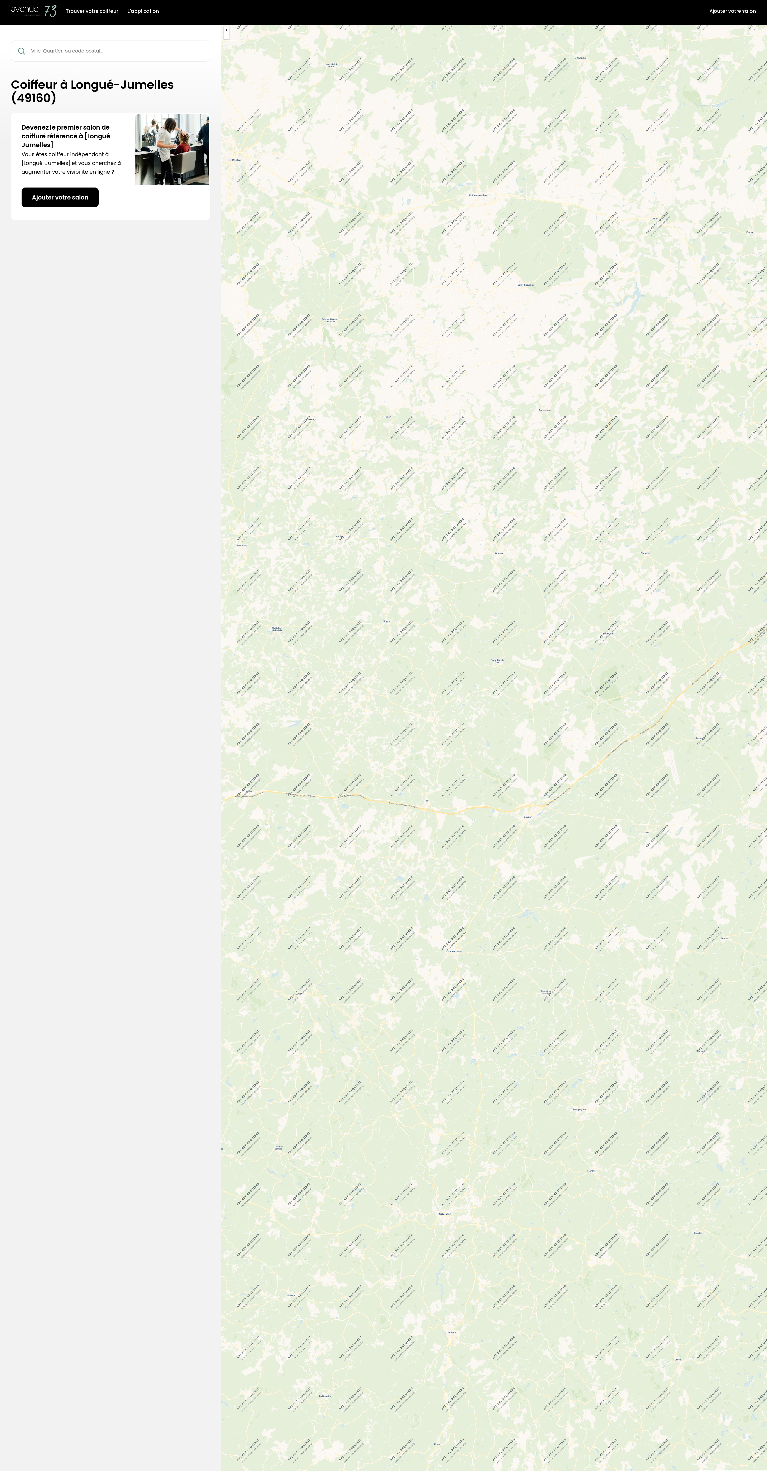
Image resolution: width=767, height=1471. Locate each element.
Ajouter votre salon (732, 11)
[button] (227, 30)
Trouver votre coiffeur (92, 11)
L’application (143, 11)
